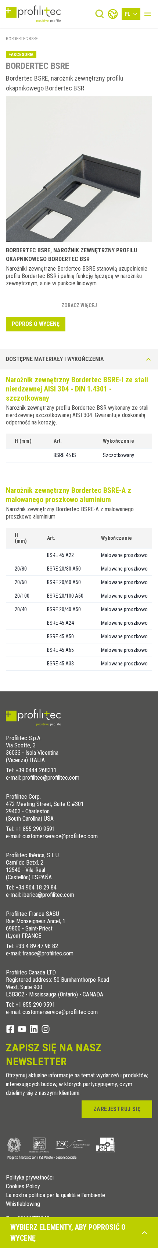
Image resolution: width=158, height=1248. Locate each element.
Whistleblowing (23, 1204)
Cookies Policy (23, 1186)
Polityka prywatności (30, 1178)
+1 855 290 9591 (35, 828)
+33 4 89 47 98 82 (36, 946)
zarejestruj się (116, 1109)
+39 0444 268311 (36, 770)
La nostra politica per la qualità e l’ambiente (55, 1195)
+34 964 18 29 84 (36, 887)
